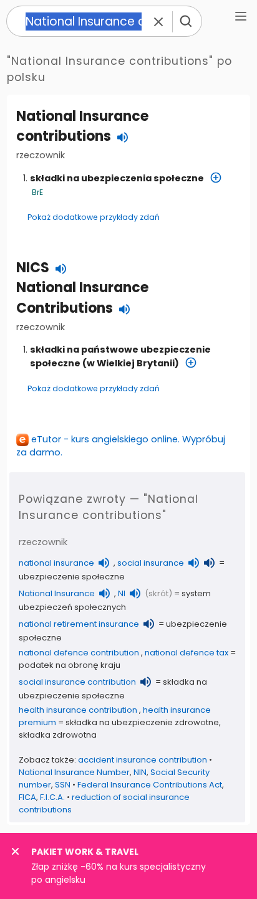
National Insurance (57, 593)
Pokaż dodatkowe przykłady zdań (93, 217)
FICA (27, 797)
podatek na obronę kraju (69, 665)
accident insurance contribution (142, 760)
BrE (37, 192)
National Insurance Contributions (82, 297)
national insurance (56, 563)
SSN (62, 785)
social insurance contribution (77, 682)
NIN (140, 772)
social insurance (150, 563)
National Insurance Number (74, 772)
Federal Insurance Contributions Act (149, 785)
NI (121, 593)
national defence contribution (79, 653)
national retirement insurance (79, 624)
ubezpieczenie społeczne (72, 577)
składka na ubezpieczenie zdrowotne (142, 722)
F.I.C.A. (52, 797)
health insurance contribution (78, 710)
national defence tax (186, 653)
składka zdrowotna (58, 735)
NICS (32, 267)
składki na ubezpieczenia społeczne (117, 178)
